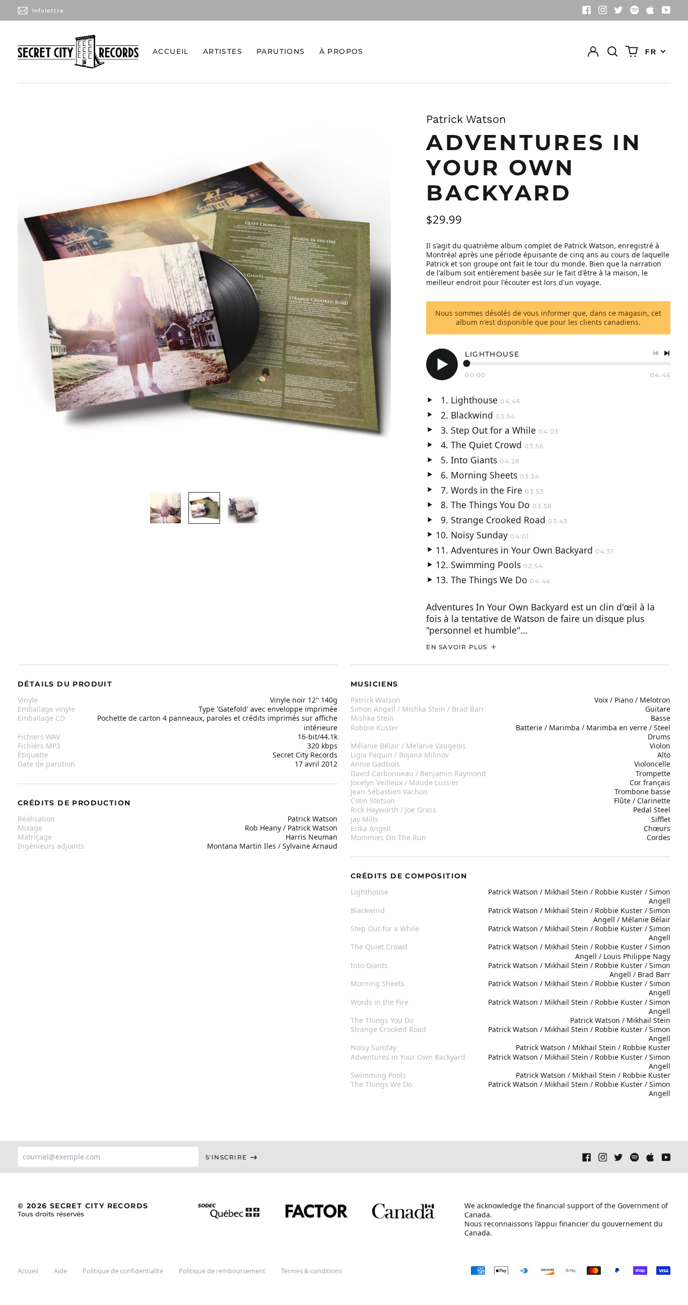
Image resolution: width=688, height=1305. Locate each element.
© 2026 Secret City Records (83, 1209)
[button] (612, 52)
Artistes (222, 51)
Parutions (280, 51)
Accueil (171, 51)
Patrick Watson (466, 119)
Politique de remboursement (222, 1271)
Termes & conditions (311, 1271)
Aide (60, 1271)
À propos (341, 51)
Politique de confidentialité (123, 1271)
